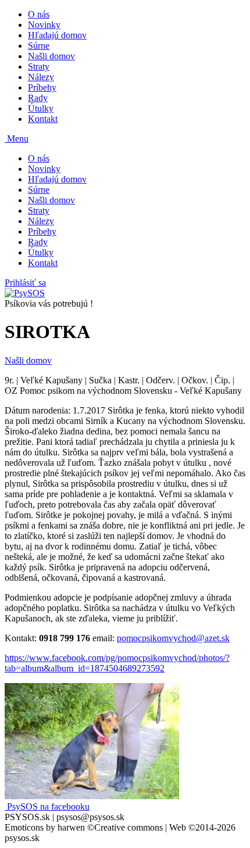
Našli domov (51, 56)
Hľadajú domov (57, 35)
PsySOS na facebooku (47, 806)
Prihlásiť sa (25, 283)
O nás (38, 14)
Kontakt (43, 119)
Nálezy (41, 77)
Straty (38, 66)
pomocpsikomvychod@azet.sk (173, 638)
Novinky (44, 25)
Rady (38, 98)
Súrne (38, 46)
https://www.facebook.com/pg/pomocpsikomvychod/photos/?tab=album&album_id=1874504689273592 (117, 663)
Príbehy (42, 87)
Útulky (40, 108)
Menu (16, 138)
